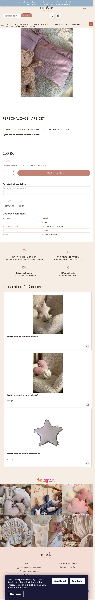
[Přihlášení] (51, 16)
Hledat (26, 15)
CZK (85, 8)
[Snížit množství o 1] (13, 174)
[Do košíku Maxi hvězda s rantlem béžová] (87, 346)
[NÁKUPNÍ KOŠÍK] (58, 16)
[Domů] (2, 26)
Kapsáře (45, 218)
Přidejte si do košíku (55, 173)
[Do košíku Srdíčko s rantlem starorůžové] (87, 404)
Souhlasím (77, 581)
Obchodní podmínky (68, 567)
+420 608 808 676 (31, 571)
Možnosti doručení (39, 166)
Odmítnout (60, 581)
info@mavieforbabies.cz (30, 567)
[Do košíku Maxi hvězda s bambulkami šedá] (87, 463)
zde (25, 587)
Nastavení (15, 594)
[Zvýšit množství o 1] (13, 171)
